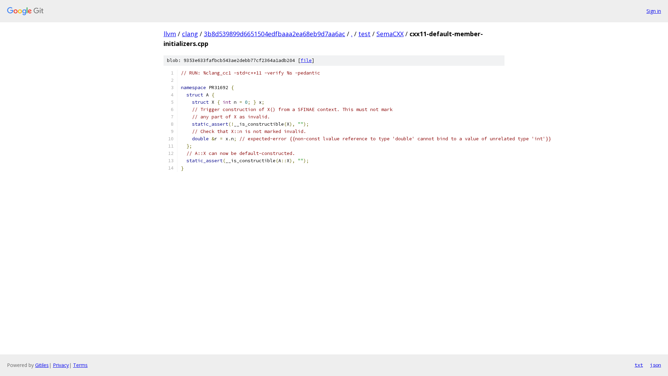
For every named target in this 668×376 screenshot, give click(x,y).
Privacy (61, 365)
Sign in (653, 11)
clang (190, 34)
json (655, 365)
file (306, 60)
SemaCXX (390, 34)
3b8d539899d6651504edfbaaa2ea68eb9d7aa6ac (274, 34)
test (364, 34)
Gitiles (42, 365)
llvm (170, 34)
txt (639, 365)
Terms (80, 365)
